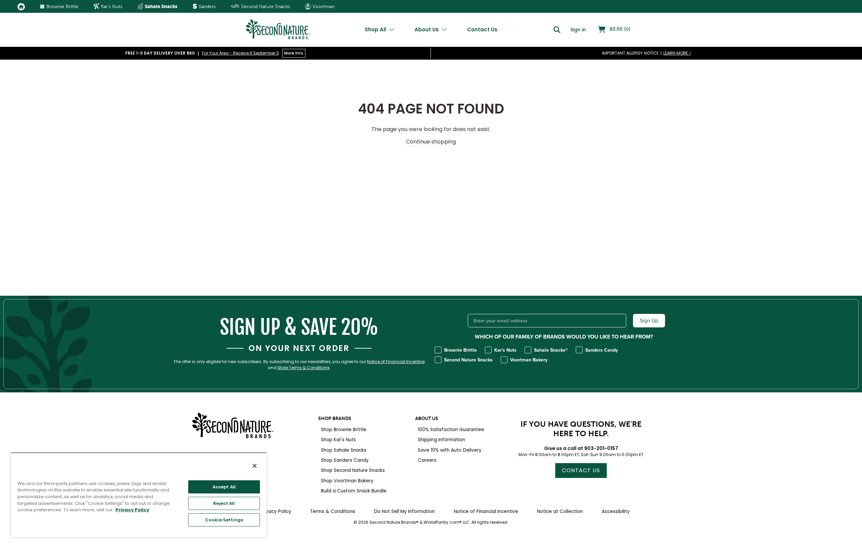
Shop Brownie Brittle (343, 429)
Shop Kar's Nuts (338, 440)
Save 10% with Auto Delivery (450, 450)
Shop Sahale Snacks (343, 450)
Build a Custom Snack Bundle (354, 491)
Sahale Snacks (160, 6)
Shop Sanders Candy (345, 460)
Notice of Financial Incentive (396, 361)
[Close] (254, 465)
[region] (139, 494)
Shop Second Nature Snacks (353, 470)
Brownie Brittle (61, 6)
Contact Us (482, 29)
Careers (427, 460)
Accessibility (616, 511)
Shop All (376, 29)
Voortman (322, 6)
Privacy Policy (132, 510)
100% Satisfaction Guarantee (451, 429)
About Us (427, 29)
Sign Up (649, 320)
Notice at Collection (560, 511)
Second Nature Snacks (265, 6)
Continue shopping (431, 142)
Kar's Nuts (111, 6)
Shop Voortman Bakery (347, 481)
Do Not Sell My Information (404, 511)
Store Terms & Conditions (303, 367)
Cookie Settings (224, 520)
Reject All (224, 503)
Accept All (224, 487)
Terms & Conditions (332, 511)
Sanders (206, 6)
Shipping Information (441, 440)
